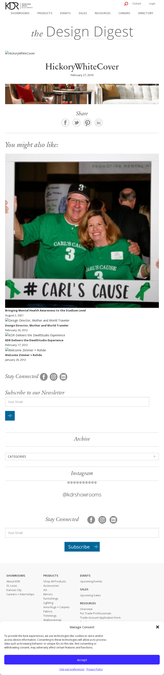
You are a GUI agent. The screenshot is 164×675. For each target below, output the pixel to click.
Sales (83, 13)
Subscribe (79, 546)
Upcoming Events (91, 581)
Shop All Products (54, 581)
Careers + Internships (20, 594)
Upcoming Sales (90, 595)
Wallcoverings (52, 620)
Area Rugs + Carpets (56, 607)
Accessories (51, 586)
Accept (82, 660)
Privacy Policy (94, 669)
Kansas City (14, 590)
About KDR (13, 581)
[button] (157, 627)
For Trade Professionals (95, 613)
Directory (145, 13)
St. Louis (11, 586)
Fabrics (48, 611)
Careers (124, 13)
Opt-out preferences (71, 669)
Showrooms (20, 13)
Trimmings (50, 616)
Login (152, 3)
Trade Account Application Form (100, 617)
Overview (86, 609)
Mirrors (48, 594)
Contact (136, 3)
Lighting (48, 603)
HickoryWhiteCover (82, 67)
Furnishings (50, 598)
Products (44, 13)
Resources (103, 13)
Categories (17, 456)
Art (45, 590)
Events (65, 13)
